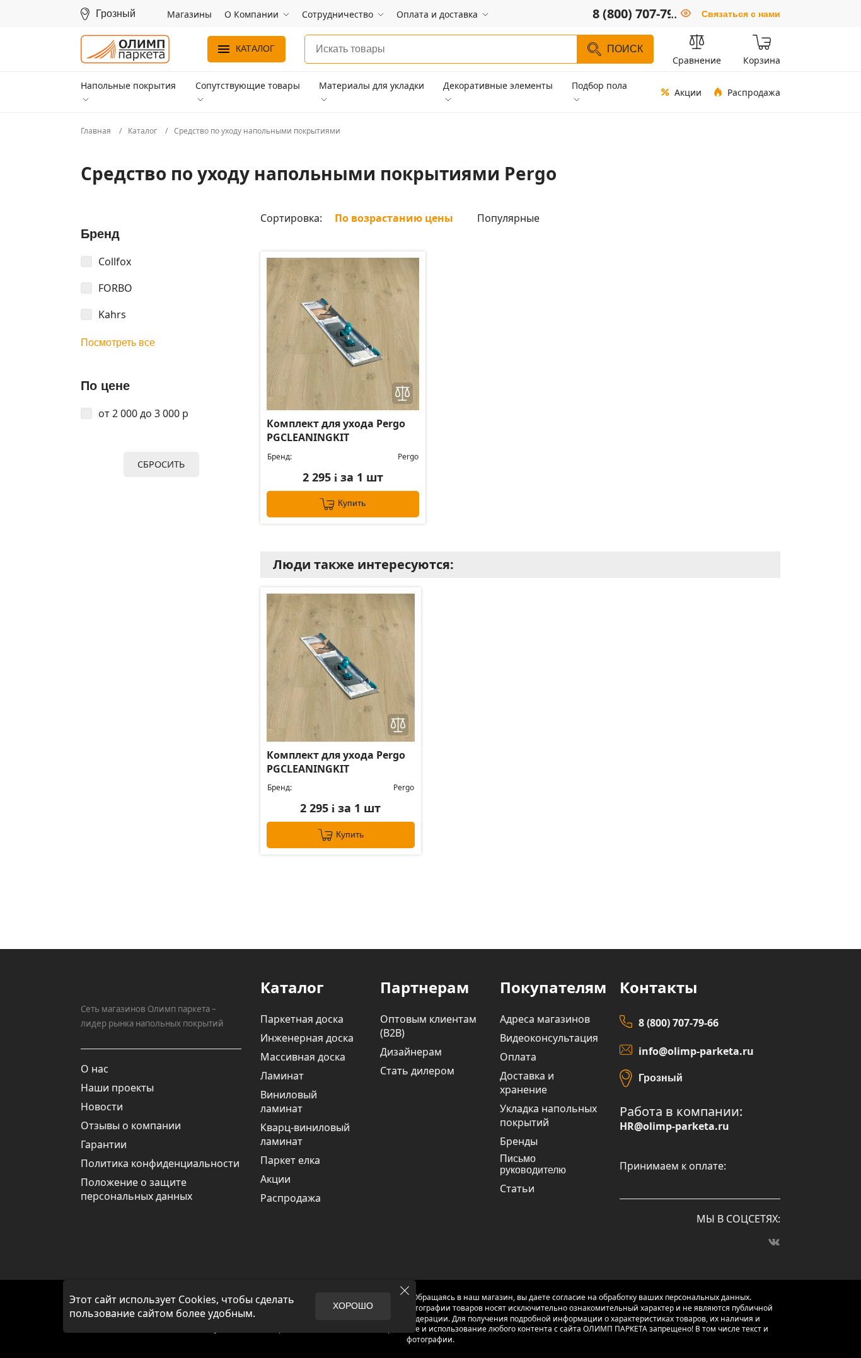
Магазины (189, 14)
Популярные (508, 218)
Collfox (114, 261)
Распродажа (753, 92)
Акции (688, 92)
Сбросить (161, 464)
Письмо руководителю (533, 1164)
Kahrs (112, 314)
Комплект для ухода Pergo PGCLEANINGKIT (336, 430)
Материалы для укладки (371, 85)
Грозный (661, 1078)
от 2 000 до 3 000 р (143, 413)
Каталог (255, 48)
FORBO (115, 288)
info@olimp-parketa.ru (696, 1051)
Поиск (625, 48)
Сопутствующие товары (247, 85)
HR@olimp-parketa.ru (674, 1126)
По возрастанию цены (394, 218)
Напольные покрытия (128, 85)
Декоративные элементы (498, 85)
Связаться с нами (741, 14)
